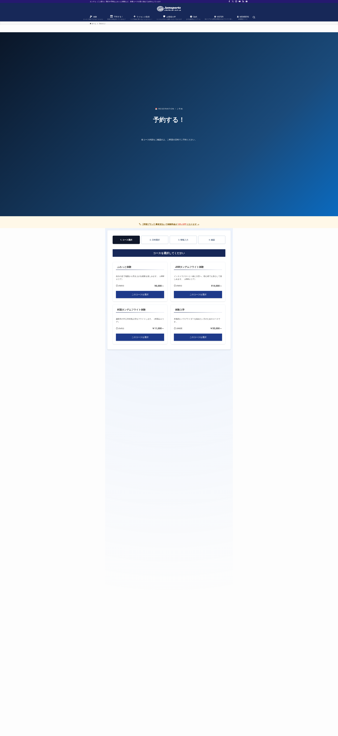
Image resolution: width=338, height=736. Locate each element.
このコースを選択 (140, 294)
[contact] (246, 1)
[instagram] (236, 1)
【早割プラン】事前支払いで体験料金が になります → (170, 224)
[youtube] (239, 1)
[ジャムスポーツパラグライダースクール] (169, 8)
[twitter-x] (232, 1)
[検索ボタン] (254, 17)
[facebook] (229, 1)
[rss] (243, 1)
